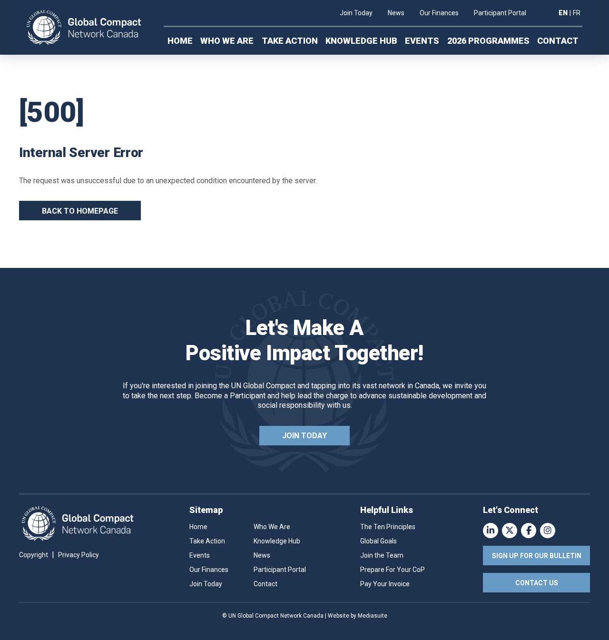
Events (422, 41)
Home (180, 41)
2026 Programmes (488, 41)
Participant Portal (500, 13)
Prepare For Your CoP (392, 569)
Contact (558, 41)
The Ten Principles (387, 527)
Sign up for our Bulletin (536, 556)
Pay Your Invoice (385, 584)
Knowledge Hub (361, 41)
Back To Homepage (80, 211)
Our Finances (439, 13)
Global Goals (378, 541)
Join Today (356, 13)
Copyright (33, 555)
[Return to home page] (84, 27)
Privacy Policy (78, 555)
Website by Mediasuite (357, 615)
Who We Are (227, 41)
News (396, 13)
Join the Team (381, 555)
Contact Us (536, 583)
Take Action (290, 41)
